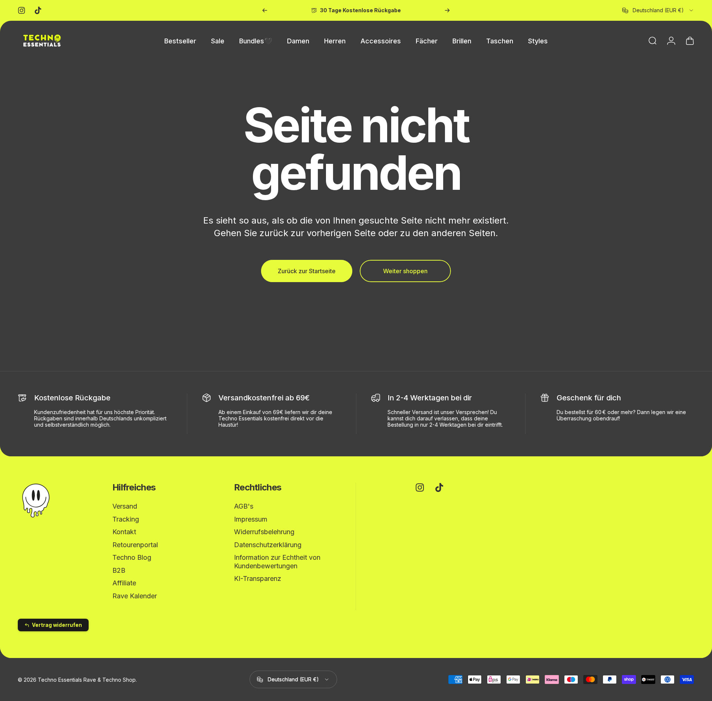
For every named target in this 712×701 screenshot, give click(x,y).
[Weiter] (447, 10)
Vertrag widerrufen (57, 625)
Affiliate (124, 583)
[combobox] (658, 10)
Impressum (250, 519)
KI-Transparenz (257, 578)
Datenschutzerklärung (267, 545)
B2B (118, 570)
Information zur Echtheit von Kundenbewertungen (277, 561)
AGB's (243, 506)
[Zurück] (265, 10)
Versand (124, 506)
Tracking (125, 519)
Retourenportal (135, 545)
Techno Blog (131, 557)
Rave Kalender (134, 596)
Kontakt (124, 532)
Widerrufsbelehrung (264, 532)
